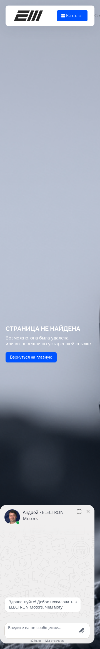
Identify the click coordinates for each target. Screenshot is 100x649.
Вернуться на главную (31, 357)
